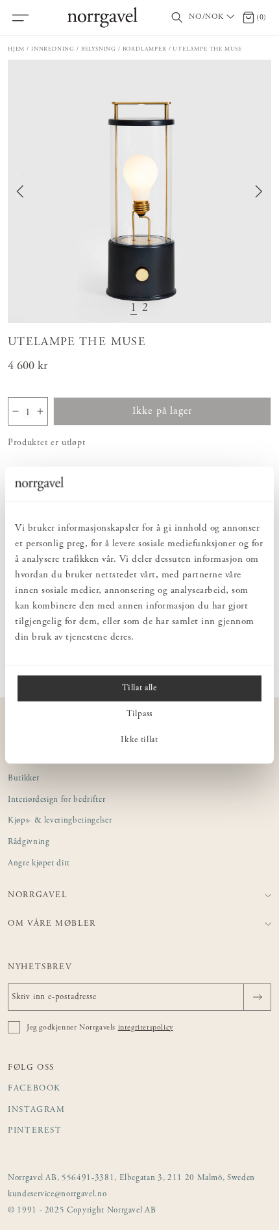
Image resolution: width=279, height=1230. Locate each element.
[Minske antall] (15, 411)
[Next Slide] (259, 191)
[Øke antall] (40, 411)
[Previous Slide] (20, 191)
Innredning (53, 49)
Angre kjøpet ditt (39, 864)
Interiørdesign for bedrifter (56, 800)
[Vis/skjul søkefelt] (177, 18)
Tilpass (139, 714)
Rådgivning (29, 842)
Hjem (16, 49)
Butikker (23, 779)
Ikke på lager (162, 411)
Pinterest (35, 1131)
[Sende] (257, 997)
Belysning (98, 49)
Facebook (34, 1089)
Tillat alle (139, 688)
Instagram (37, 1110)
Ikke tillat (139, 740)
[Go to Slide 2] (145, 308)
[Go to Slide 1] (133, 308)
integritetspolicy (145, 1027)
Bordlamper (145, 49)
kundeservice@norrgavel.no (57, 1194)
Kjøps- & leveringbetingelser (60, 821)
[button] (139, 191)
